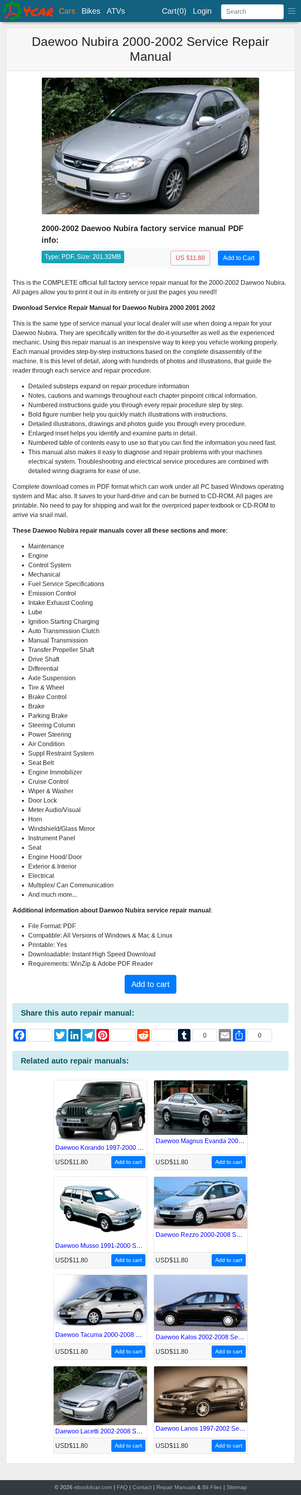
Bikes (91, 11)
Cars (67, 11)
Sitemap (237, 1487)
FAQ (122, 1487)
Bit (205, 1487)
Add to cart (150, 984)
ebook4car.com (93, 1487)
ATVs (116, 11)
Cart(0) (174, 11)
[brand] (29, 11)
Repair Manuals (176, 1487)
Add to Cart (238, 258)
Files (216, 1487)
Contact (142, 1487)
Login (202, 11)
